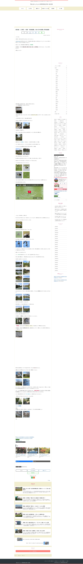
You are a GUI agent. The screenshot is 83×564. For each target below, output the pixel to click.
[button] (66, 199)
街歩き (20, 466)
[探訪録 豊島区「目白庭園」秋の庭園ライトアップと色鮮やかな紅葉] (21, 450)
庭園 (23, 466)
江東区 (17, 466)
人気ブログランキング (57, 197)
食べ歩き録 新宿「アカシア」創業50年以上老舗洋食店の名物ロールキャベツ (60, 220)
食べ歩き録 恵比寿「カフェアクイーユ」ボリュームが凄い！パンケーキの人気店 (60, 217)
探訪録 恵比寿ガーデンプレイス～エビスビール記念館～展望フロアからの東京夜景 (60, 214)
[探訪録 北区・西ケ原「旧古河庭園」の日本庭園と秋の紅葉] (44, 450)
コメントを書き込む (33, 551)
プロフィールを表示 (60, 187)
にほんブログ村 (56, 194)
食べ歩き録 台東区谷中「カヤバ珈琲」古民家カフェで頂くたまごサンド (60, 207)
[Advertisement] (41, 18)
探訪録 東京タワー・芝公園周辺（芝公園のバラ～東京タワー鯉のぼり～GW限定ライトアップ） (61, 210)
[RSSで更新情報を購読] (34, 477)
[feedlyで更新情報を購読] (32, 477)
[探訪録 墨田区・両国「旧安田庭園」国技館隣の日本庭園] (32, 450)
